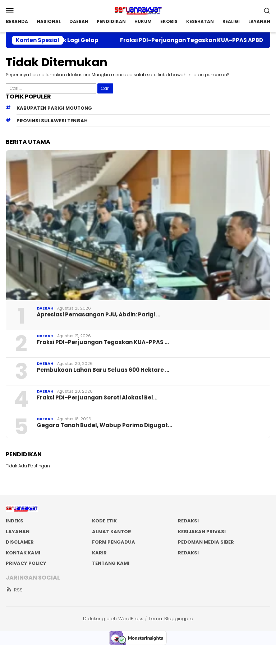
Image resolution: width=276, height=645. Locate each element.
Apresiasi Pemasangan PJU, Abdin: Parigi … (98, 314)
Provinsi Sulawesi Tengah (52, 120)
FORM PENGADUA (113, 542)
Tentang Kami (110, 563)
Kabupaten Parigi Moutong (54, 108)
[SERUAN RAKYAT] (138, 10)
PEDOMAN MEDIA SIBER (206, 542)
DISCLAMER (20, 542)
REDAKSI (188, 520)
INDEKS (14, 520)
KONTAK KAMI (23, 552)
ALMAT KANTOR (111, 531)
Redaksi (188, 552)
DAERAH (45, 308)
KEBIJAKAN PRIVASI (202, 531)
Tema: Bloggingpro (170, 618)
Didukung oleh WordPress (113, 618)
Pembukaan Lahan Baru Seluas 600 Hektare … (103, 370)
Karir (99, 552)
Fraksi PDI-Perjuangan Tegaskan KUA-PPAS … (103, 342)
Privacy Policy (26, 563)
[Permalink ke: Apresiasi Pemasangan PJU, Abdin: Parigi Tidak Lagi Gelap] (138, 225)
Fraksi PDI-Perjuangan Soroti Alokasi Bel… (97, 397)
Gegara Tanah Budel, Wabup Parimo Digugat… (104, 425)
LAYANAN (17, 531)
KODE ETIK (104, 520)
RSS (18, 589)
